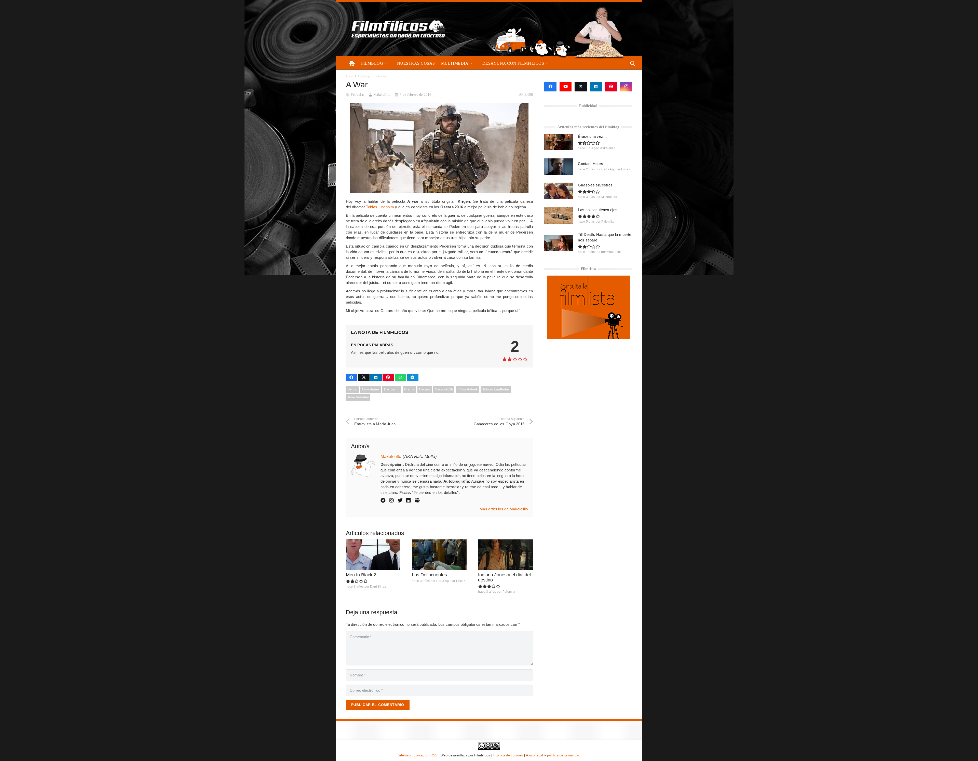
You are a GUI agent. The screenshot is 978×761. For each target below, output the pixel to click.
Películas (357, 95)
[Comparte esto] (351, 377)
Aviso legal (534, 755)
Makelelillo (381, 95)
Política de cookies (508, 755)
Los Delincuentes (429, 574)
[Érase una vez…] (558, 142)
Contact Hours (590, 163)
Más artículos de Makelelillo (504, 509)
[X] (581, 86)
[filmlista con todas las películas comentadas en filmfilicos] (588, 338)
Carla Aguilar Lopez (450, 581)
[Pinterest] (611, 86)
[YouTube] (566, 86)
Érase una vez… (592, 136)
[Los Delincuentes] (439, 554)
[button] (386, 63)
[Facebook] (550, 86)
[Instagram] (626, 86)
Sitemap (404, 755)
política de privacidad (563, 755)
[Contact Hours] (558, 166)
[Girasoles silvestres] (558, 191)
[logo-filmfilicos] (398, 29)
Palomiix (508, 591)
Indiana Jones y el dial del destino (504, 577)
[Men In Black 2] (373, 554)
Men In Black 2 (361, 574)
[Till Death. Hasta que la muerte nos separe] (558, 243)
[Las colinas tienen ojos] (558, 215)
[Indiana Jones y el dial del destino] (505, 554)
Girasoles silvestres (595, 185)
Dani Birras (378, 586)
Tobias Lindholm (380, 207)
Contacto (420, 755)
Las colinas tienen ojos (597, 210)
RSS (434, 755)
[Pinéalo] (388, 377)
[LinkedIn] (596, 86)
